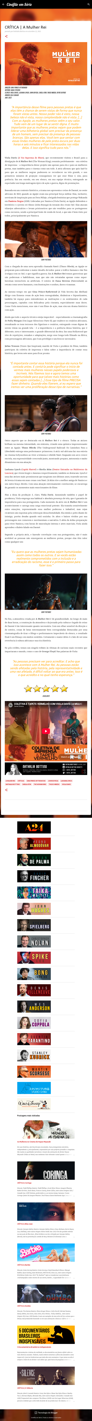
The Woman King (40, 784)
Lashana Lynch (66, 781)
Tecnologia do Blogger (47, 1413)
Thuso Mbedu (54, 784)
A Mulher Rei (10, 781)
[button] (6, 36)
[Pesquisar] (88, 4)
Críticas (21, 781)
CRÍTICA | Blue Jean (25, 1224)
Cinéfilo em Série (19, 4)
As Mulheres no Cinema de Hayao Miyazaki (34, 1142)
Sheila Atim (27, 784)
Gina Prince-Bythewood (36, 781)
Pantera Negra (15, 201)
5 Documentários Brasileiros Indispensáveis (34, 1347)
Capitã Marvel (29, 469)
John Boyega (53, 781)
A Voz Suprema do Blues (31, 158)
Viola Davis (66, 784)
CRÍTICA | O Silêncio (25, 1388)
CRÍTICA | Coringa (24, 1183)
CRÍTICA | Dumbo (24, 1306)
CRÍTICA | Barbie (23, 1265)
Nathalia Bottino (13, 784)
